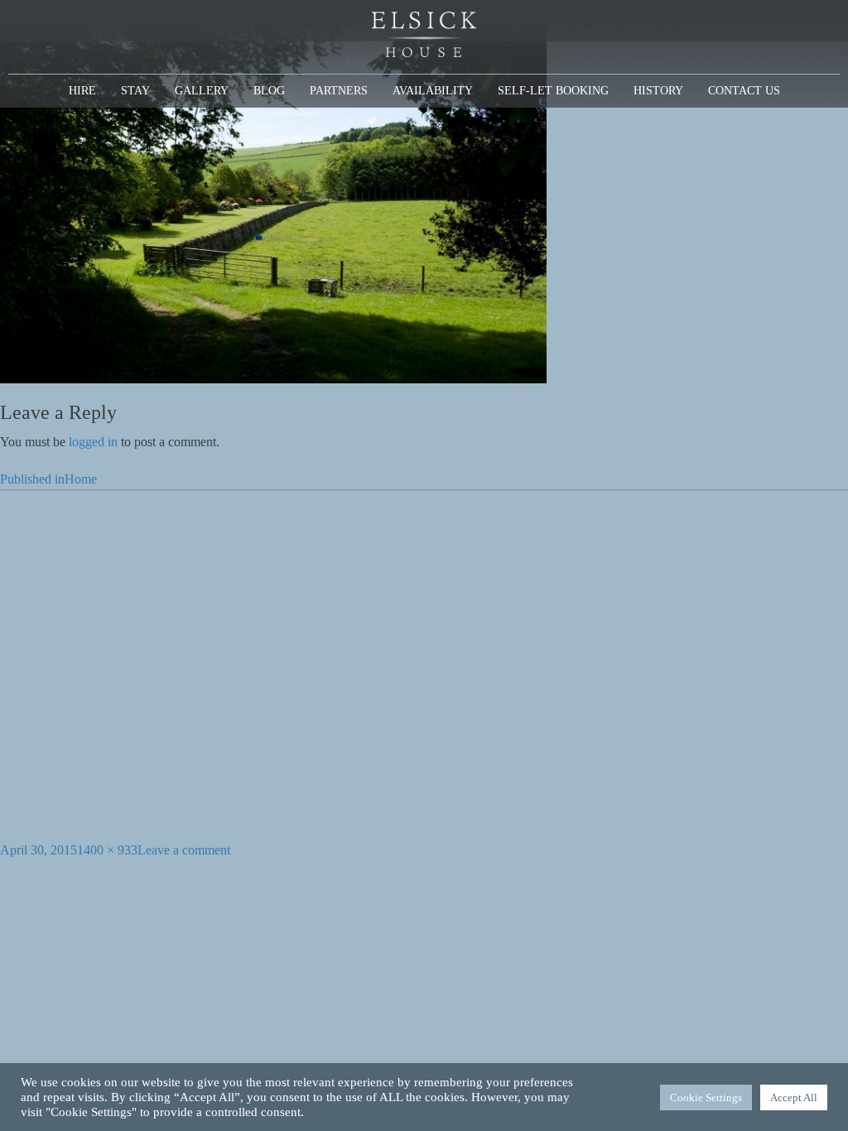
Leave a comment (183, 850)
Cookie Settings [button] (706, 1097)
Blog (269, 90)
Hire (82, 90)
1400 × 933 (107, 850)
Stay (135, 90)
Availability (433, 90)
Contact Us (744, 90)
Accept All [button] (793, 1097)
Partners (339, 90)
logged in (93, 442)
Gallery (202, 90)
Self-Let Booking (553, 90)
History (658, 90)
